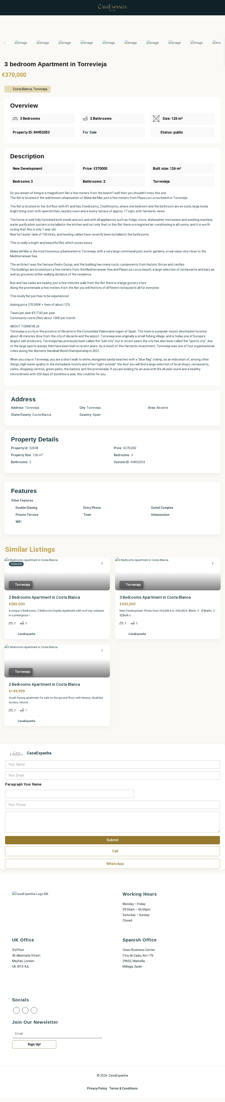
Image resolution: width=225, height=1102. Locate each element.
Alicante (162, 407)
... (32, 615)
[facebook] (16, 1010)
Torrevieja (94, 407)
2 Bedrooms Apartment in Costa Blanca (44, 597)
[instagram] (34, 1010)
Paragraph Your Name (23, 784)
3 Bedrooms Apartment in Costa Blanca (155, 597)
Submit (113, 840)
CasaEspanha (26, 634)
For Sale (90, 132)
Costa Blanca (41, 414)
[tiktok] (25, 1010)
